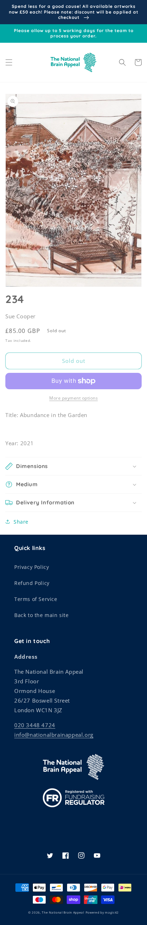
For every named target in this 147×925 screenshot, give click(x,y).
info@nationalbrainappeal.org (53, 734)
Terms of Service (35, 599)
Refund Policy (32, 583)
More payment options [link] (73, 398)
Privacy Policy (31, 567)
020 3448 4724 (34, 725)
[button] (9, 62)
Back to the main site (41, 615)
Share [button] (21, 521)
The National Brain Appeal (63, 912)
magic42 (112, 912)
